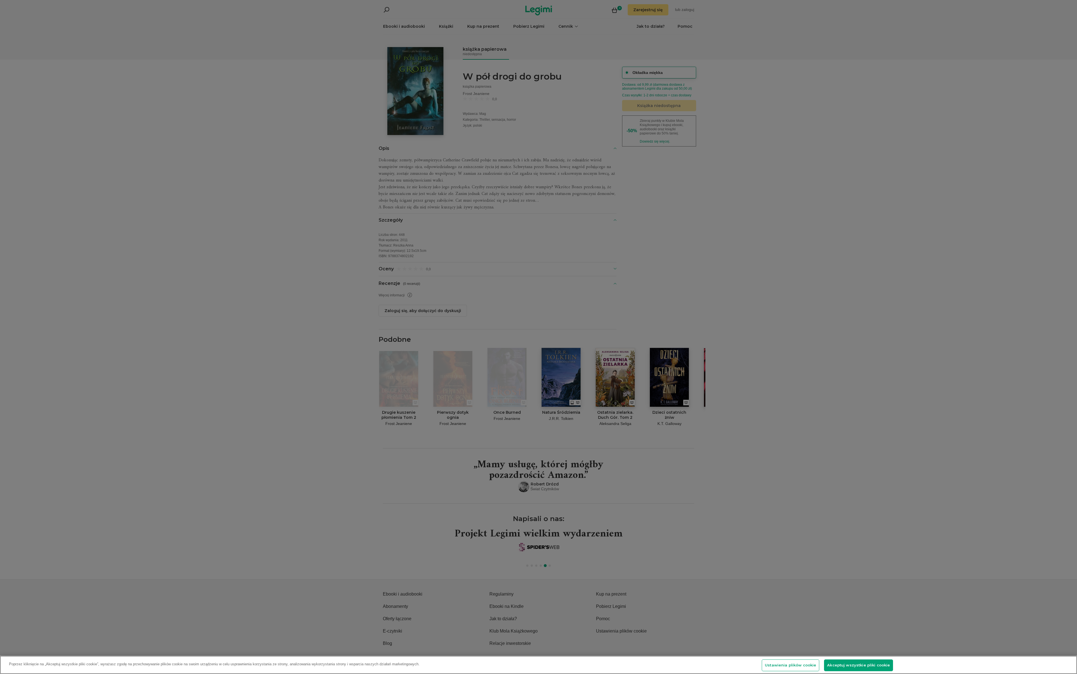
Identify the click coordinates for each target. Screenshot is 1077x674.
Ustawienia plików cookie (790, 665)
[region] (538, 665)
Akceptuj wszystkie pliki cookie (858, 665)
